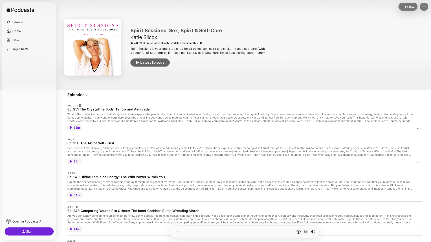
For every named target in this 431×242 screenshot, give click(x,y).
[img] (20, 10)
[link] (77, 94)
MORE (261, 53)
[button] (29, 22)
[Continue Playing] (306, 232)
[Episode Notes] (298, 232)
